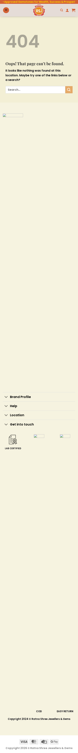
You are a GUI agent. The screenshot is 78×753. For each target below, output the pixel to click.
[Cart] (73, 10)
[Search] (61, 10)
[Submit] (69, 89)
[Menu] (6, 10)
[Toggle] (6, 397)
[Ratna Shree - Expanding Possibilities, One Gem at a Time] (39, 10)
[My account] (67, 10)
